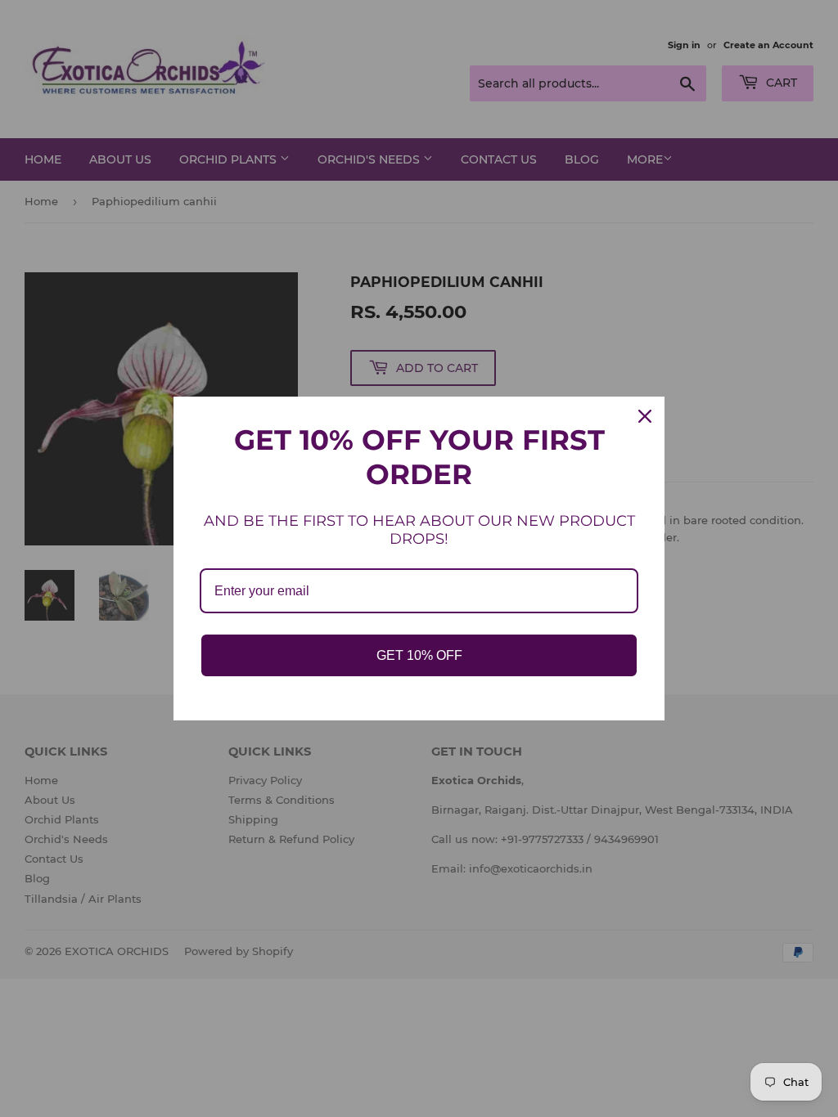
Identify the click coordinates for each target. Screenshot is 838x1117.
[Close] (645, 416)
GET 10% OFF (419, 655)
